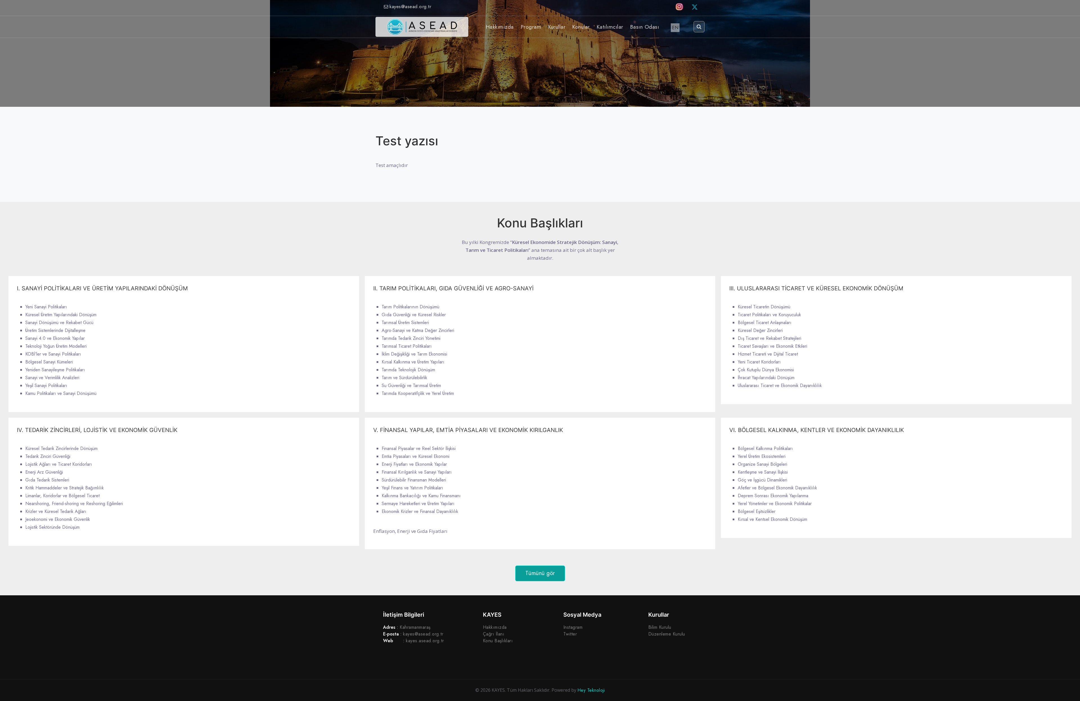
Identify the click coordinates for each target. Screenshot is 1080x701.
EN (675, 27)
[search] (699, 26)
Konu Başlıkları (498, 640)
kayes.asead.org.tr (425, 640)
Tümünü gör (540, 573)
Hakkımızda (495, 627)
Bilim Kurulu (659, 627)
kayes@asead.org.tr (410, 6)
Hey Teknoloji (591, 690)
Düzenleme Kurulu (666, 634)
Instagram (573, 627)
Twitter (570, 634)
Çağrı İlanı (494, 634)
